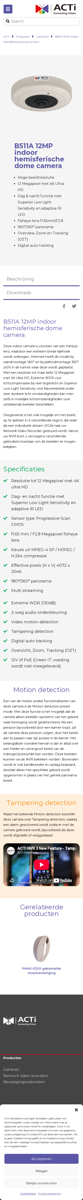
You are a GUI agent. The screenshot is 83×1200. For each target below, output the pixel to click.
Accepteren (41, 1159)
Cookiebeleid (28, 1193)
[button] (76, 1110)
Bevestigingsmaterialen (24, 1082)
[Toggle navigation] (8, 9)
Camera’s (11, 1069)
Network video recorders (25, 1076)
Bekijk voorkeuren (41, 1183)
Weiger (41, 1171)
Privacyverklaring (49, 1193)
